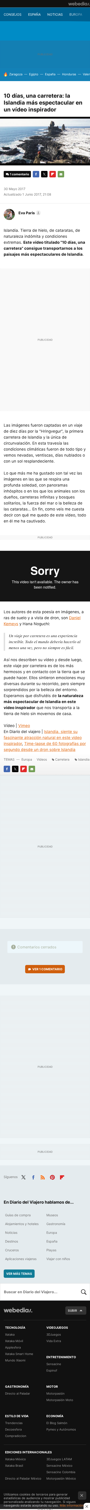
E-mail (61, 174)
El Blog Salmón (56, 1423)
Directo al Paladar (17, 1393)
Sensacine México (59, 1465)
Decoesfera (13, 1429)
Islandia (84, 759)
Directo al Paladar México (23, 1478)
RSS (42, 1176)
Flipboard (52, 174)
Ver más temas (19, 1273)
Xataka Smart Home (19, 1354)
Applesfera (13, 1347)
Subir (72, 1310)
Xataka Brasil (14, 1465)
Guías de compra (18, 1215)
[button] (29, 213)
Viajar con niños (58, 1259)
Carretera (62, 759)
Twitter (44, 174)
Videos (42, 759)
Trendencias (14, 1423)
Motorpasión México (61, 1478)
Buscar (84, 1292)
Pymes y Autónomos (61, 1429)
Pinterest (52, 1176)
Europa (75, 14)
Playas (51, 1250)
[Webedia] (79, 3)
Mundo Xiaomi (15, 1360)
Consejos (12, 14)
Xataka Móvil (14, 1341)
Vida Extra (53, 1341)
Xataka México (15, 1459)
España (34, 14)
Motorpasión (55, 1393)
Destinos (11, 1241)
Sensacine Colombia (60, 1472)
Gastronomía (55, 1224)
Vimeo (24, 725)
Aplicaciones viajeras (20, 1259)
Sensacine (53, 1364)
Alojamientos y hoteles (22, 1224)
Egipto (33, 74)
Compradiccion (15, 1436)
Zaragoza (15, 74)
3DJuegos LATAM (59, 1459)
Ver (47, 969)
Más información (72, 1505)
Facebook (36, 174)
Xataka (10, 1334)
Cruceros (12, 1250)
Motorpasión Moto (59, 1400)
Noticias (55, 14)
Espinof (51, 1370)
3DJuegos (53, 1334)
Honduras (69, 74)
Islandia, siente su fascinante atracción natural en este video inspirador (43, 737)
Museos (52, 1215)
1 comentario (19, 174)
